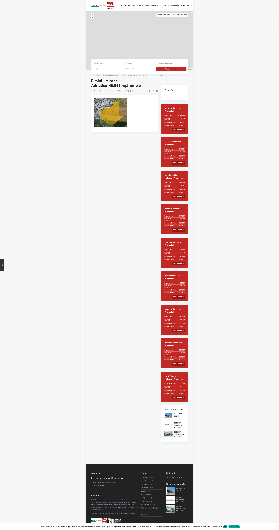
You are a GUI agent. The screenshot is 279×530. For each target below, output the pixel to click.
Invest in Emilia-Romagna (172, 5)
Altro (143, 515)
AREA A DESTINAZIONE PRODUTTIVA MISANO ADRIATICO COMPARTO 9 (118, 76)
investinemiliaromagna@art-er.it (104, 483)
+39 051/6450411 (99, 486)
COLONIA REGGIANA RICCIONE (178, 425)
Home (120, 5)
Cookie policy (234, 526)
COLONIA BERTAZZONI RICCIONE (179, 434)
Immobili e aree (137, 5)
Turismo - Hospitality (148, 508)
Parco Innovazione (147, 488)
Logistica (144, 491)
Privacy (134, 514)
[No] (276, 527)
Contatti (154, 5)
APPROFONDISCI (178, 129)
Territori (127, 5)
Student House (146, 505)
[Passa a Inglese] (184, 5)
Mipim (147, 5)
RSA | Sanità (145, 498)
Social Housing (146, 481)
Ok (225, 526)
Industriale (144, 484)
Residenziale (145, 495)
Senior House (145, 501)
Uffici (143, 511)
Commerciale (145, 478)
